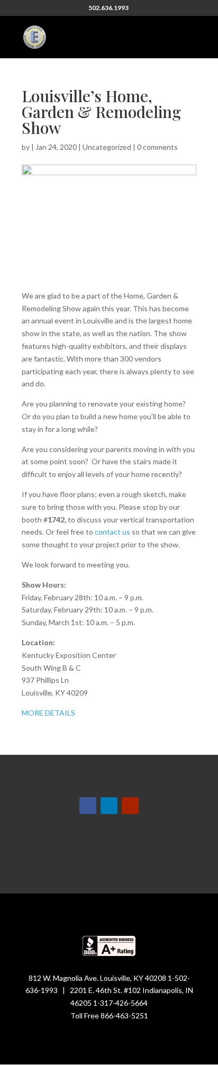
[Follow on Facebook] (87, 805)
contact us (112, 531)
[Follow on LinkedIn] (109, 805)
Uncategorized (107, 146)
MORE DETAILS (50, 712)
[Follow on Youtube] (130, 805)
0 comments (157, 146)
